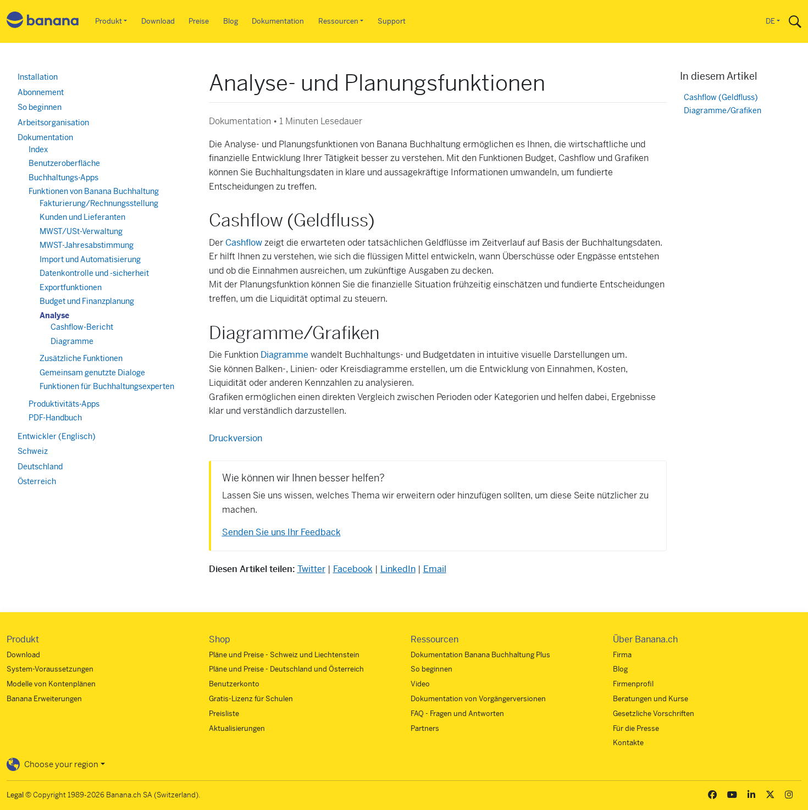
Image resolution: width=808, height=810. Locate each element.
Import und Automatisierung (90, 259)
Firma (622, 654)
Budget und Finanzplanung (87, 301)
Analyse (54, 315)
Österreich (37, 481)
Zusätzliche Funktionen (81, 358)
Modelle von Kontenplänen (51, 684)
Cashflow (243, 242)
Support (392, 21)
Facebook (353, 569)
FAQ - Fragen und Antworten (457, 713)
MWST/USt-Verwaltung (81, 231)
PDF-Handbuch (55, 418)
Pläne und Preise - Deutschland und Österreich (286, 669)
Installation (38, 77)
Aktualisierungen (237, 728)
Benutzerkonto (234, 684)
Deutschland (40, 466)
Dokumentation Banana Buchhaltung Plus (480, 654)
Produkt (108, 21)
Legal (15, 795)
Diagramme (72, 341)
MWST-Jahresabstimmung (87, 245)
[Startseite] (43, 21)
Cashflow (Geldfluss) (721, 97)
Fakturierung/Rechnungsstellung (99, 203)
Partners (425, 728)
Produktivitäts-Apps (64, 404)
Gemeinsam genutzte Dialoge (92, 373)
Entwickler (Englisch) (57, 436)
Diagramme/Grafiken (722, 110)
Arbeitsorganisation (53, 122)
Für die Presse (636, 728)
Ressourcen (338, 21)
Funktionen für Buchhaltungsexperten (107, 386)
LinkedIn (398, 569)
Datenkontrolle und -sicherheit (94, 273)
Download (158, 21)
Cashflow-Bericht (82, 327)
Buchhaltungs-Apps (63, 177)
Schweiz (33, 451)
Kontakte (628, 742)
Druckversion (235, 438)
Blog (230, 21)
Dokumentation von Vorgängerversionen (478, 698)
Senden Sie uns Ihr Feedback (281, 532)
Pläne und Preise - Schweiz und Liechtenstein (284, 654)
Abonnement (41, 92)
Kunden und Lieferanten (82, 217)
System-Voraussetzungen (50, 669)
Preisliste (224, 713)
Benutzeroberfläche (64, 163)
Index (38, 149)
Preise (199, 21)
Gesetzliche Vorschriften (653, 713)
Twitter (311, 569)
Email (434, 569)
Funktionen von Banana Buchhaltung (94, 191)
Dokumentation (278, 21)
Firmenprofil (633, 684)
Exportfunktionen (71, 287)
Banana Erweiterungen (44, 698)
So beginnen (40, 107)
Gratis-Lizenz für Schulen (251, 698)
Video (420, 684)
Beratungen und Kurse (650, 698)
